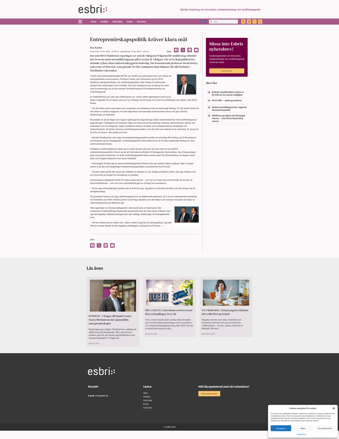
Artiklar (104, 21)
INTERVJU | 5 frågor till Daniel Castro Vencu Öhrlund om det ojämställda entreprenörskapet (110, 319)
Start (93, 21)
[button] (333, 408)
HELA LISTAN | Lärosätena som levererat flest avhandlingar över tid (168, 312)
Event (130, 21)
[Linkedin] (243, 21)
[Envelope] (260, 21)
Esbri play (117, 21)
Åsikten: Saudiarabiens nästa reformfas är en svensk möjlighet (228, 93)
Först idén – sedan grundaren (227, 100)
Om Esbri (141, 21)
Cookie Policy (301, 434)
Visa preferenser (324, 428)
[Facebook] (249, 21)
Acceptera (281, 428)
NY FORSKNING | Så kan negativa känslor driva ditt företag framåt (225, 312)
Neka (303, 428)
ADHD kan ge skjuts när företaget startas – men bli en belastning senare (228, 118)
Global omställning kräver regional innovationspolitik (229, 108)
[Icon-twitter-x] (254, 21)
